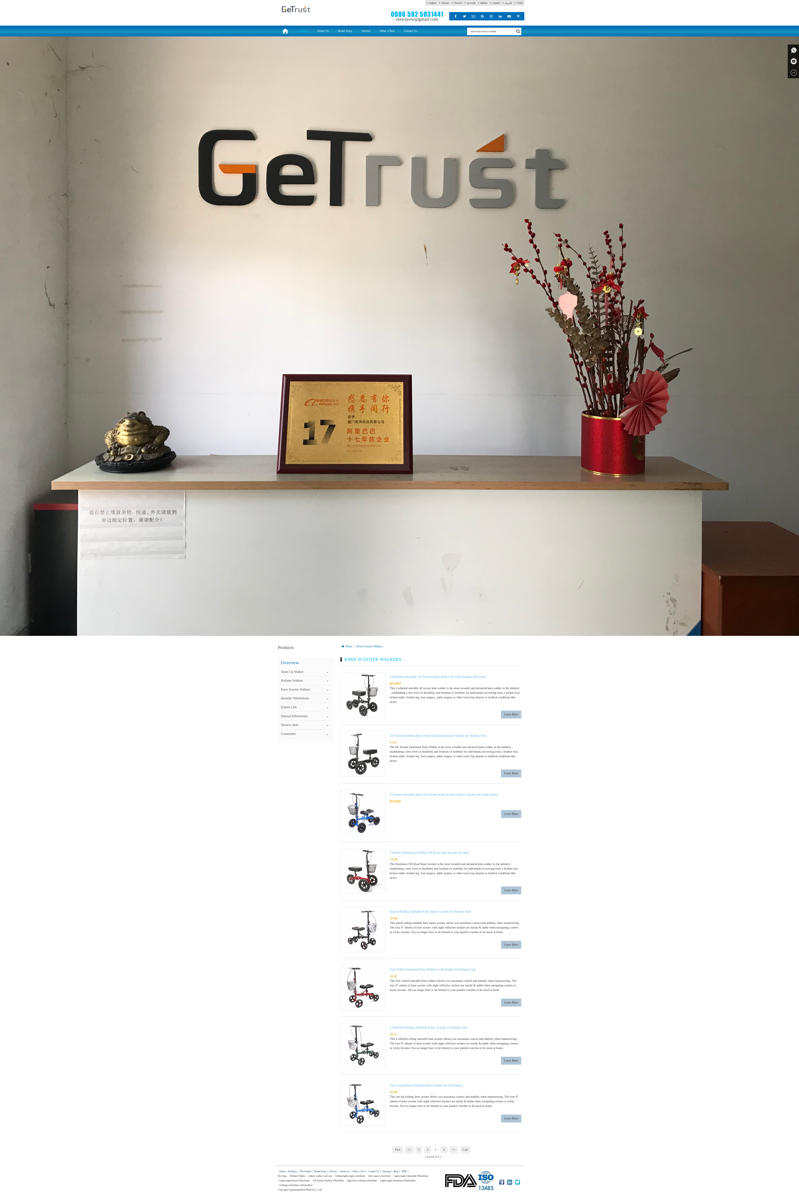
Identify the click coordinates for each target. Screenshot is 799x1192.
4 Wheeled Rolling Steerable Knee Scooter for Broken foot (428, 1027)
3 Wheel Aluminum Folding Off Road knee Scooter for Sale (429, 852)
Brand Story (345, 30)
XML (404, 1171)
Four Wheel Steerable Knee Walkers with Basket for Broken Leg (432, 969)
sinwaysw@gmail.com (417, 19)
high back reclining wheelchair (362, 1180)
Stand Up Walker (292, 672)
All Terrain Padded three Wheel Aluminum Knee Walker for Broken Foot (438, 735)
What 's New (387, 30)
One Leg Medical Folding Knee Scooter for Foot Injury (426, 1085)
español (496, 2)
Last (465, 1149)
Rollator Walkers (292, 680)
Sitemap (386, 1171)
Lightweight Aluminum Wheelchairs (398, 1180)
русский (471, 2)
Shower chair (289, 725)
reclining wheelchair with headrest (296, 1185)
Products (303, 30)
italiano (484, 2)
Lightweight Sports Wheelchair (294, 1180)
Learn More (511, 714)
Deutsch (458, 2)
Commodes (288, 734)
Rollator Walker (297, 1176)
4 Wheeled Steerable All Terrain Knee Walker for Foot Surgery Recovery (438, 677)
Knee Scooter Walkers (370, 646)
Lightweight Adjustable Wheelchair (411, 1176)
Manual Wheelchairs (294, 716)
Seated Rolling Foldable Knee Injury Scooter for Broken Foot (430, 911)
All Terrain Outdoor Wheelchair (328, 1180)
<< (409, 1149)
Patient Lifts (289, 707)
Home (348, 646)
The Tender (305, 1171)
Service (366, 30)
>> (453, 1149)
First (397, 1149)
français (445, 2)
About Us (323, 30)
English (432, 2)
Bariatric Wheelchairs (295, 698)
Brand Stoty (320, 1171)
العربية (508, 2)
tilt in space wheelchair (379, 1176)
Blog (395, 1171)
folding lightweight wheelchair (350, 1176)
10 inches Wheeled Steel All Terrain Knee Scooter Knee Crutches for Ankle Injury (444, 794)
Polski (520, 2)
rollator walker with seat (320, 1176)
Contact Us (410, 30)
